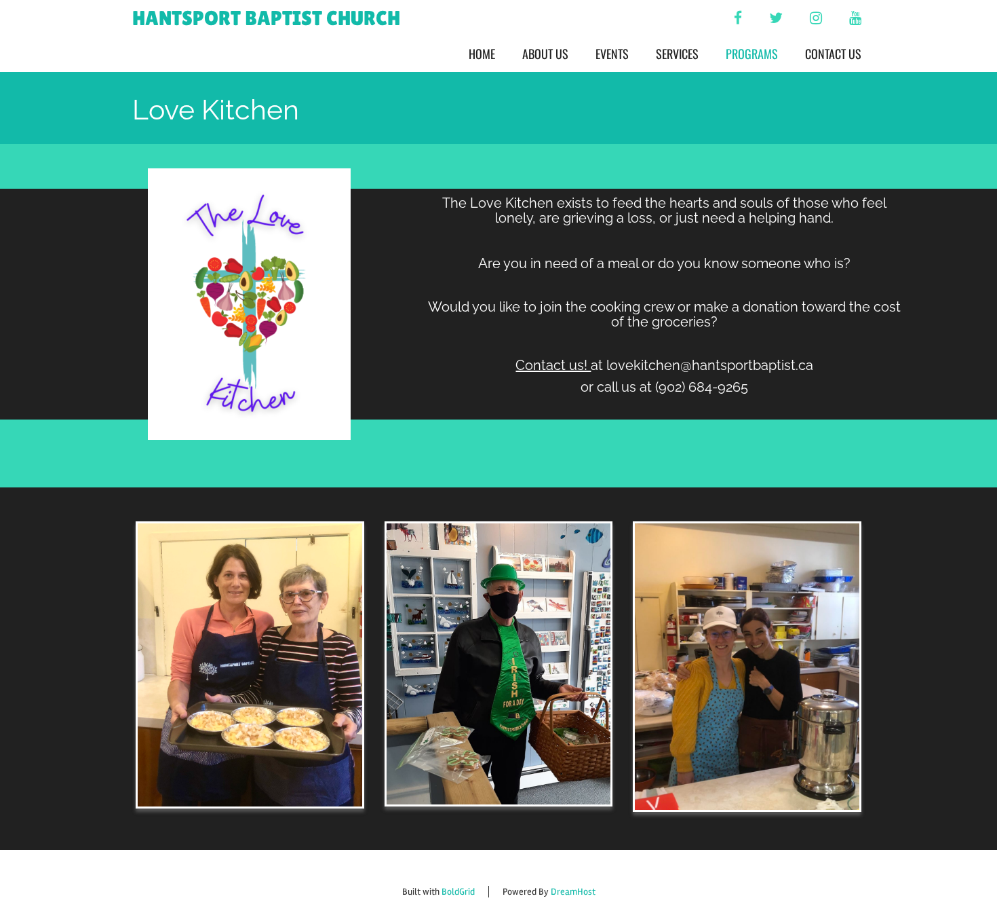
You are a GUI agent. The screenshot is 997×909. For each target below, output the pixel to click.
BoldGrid (458, 891)
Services (677, 53)
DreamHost (573, 891)
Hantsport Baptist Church (266, 18)
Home (482, 53)
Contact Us (833, 53)
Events (612, 53)
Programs (752, 53)
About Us (545, 53)
